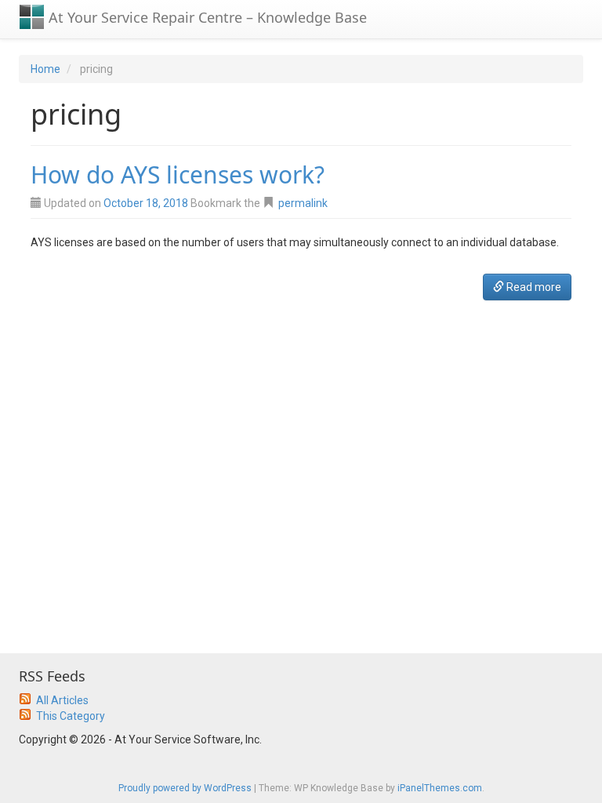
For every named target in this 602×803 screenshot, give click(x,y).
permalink (303, 203)
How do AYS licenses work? (178, 174)
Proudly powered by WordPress (185, 788)
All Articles (62, 700)
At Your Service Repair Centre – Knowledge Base (206, 17)
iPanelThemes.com (439, 788)
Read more (532, 287)
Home (45, 69)
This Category (70, 716)
